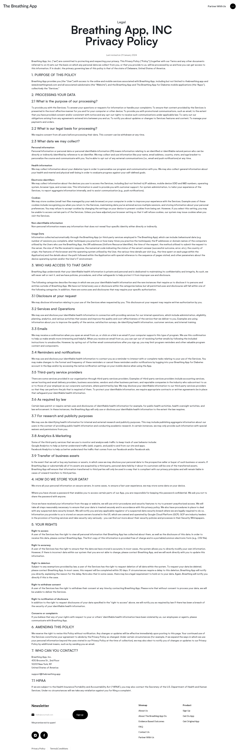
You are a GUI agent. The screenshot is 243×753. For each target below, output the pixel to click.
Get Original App (191, 721)
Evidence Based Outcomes (151, 721)
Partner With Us (217, 6)
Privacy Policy (38, 748)
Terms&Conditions (59, 748)
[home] (20, 6)
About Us (143, 710)
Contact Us (144, 732)
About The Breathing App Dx (153, 716)
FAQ (141, 726)
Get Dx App (188, 716)
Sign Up (186, 710)
